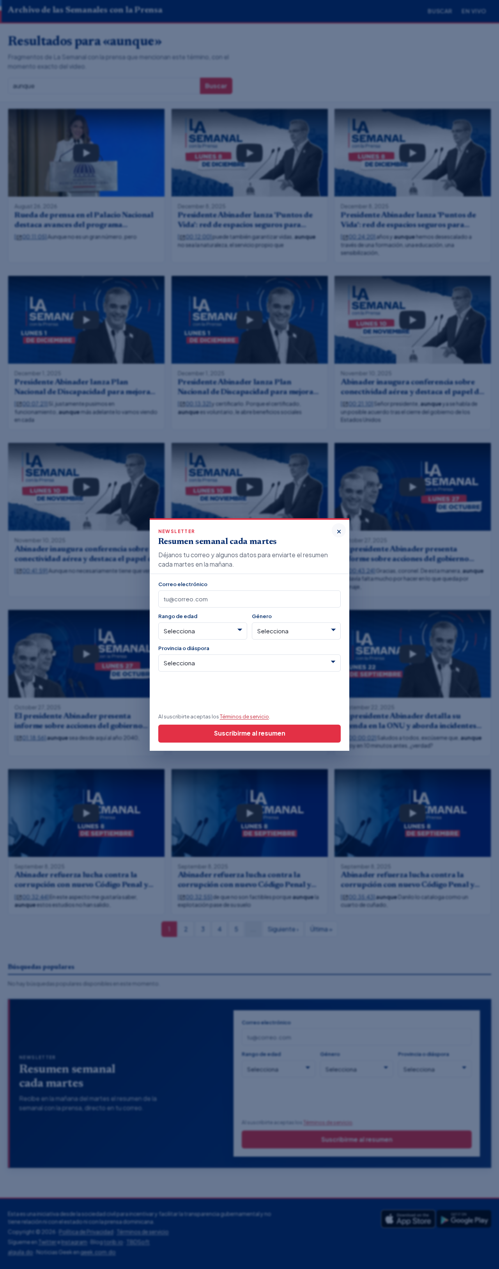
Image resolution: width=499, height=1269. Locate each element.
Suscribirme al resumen (249, 733)
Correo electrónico (182, 584)
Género (262, 616)
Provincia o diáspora (183, 648)
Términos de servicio (244, 716)
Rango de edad (177, 616)
